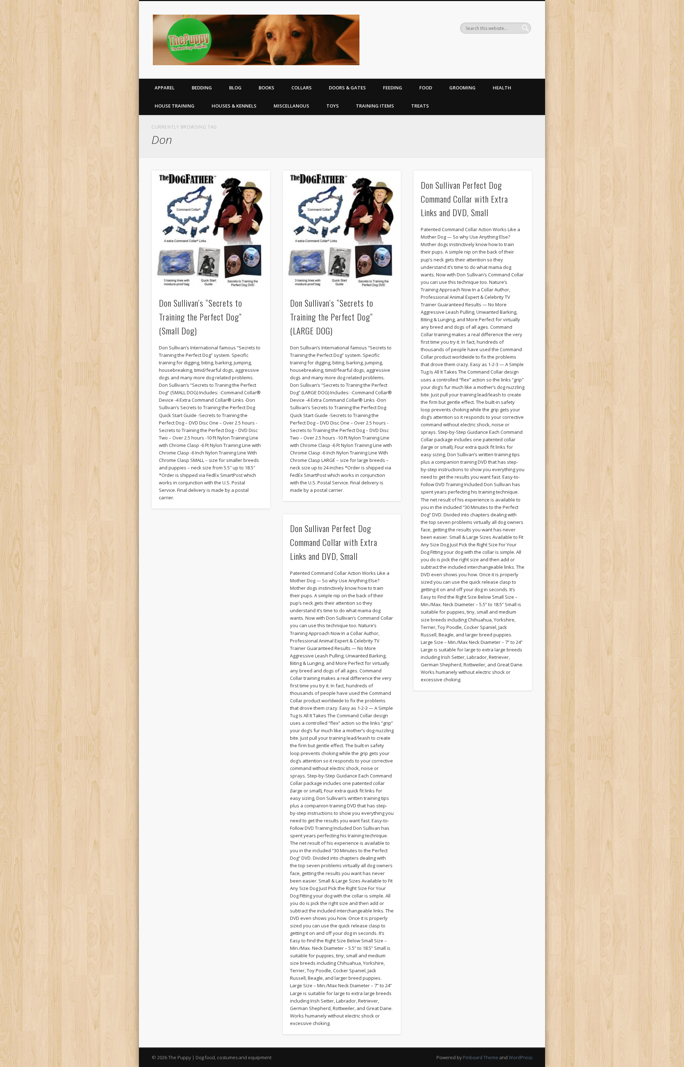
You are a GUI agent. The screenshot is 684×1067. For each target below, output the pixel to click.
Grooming (462, 87)
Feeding (392, 87)
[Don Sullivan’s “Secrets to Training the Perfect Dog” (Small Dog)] (211, 230)
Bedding (202, 87)
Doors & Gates (347, 87)
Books (266, 87)
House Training (175, 106)
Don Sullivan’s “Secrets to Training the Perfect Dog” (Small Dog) (200, 316)
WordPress (520, 1057)
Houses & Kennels (234, 106)
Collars (301, 87)
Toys (332, 106)
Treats (420, 106)
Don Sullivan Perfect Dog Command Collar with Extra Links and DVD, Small (464, 198)
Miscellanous (291, 106)
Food (425, 87)
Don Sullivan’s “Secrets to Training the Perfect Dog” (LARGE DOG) (331, 316)
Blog (235, 87)
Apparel (165, 87)
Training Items (375, 106)
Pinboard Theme (480, 1057)
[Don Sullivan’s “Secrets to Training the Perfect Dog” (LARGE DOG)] (342, 230)
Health (502, 87)
